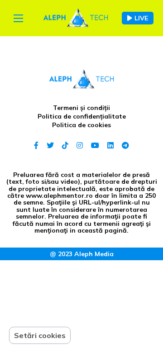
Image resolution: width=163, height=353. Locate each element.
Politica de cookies (81, 125)
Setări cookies (40, 335)
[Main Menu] (18, 18)
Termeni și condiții (81, 108)
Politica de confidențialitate (82, 116)
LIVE (141, 18)
